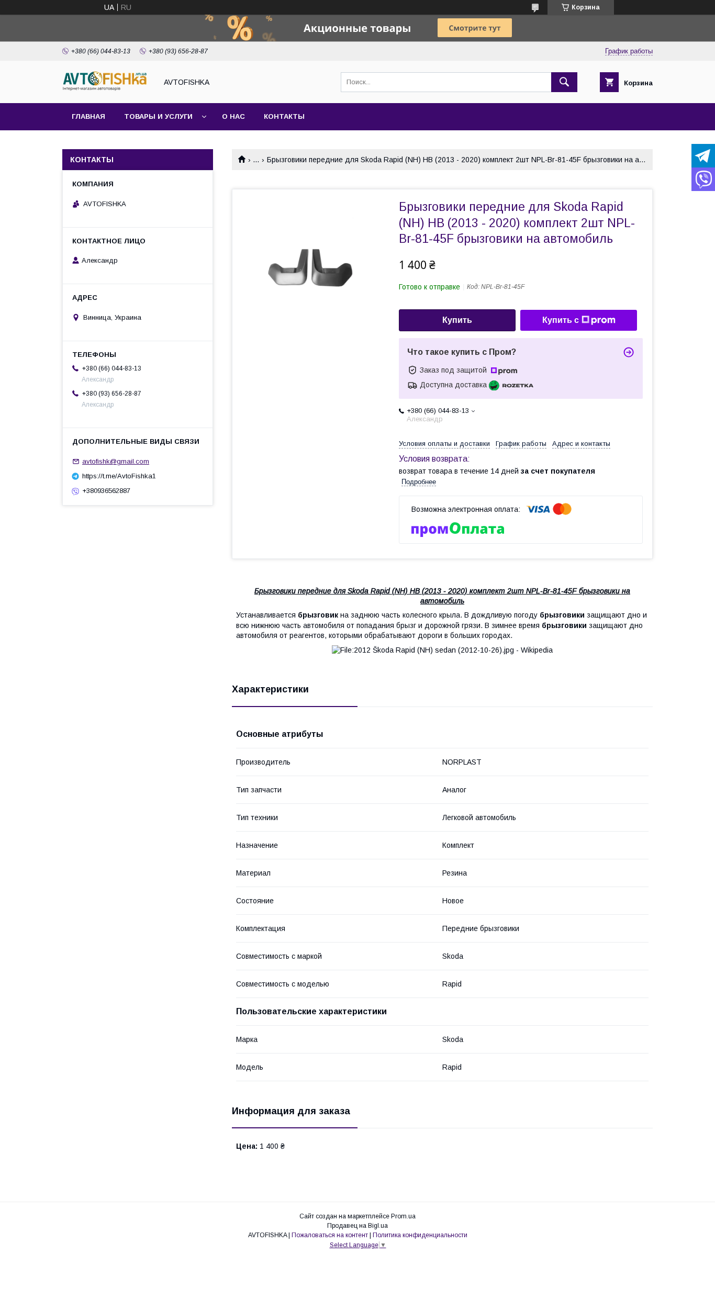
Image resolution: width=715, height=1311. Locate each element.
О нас (233, 116)
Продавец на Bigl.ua (357, 1225)
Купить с (560, 320)
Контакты (284, 116)
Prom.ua (403, 1216)
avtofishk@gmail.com (115, 461)
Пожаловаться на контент (330, 1235)
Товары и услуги (158, 116)
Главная (88, 116)
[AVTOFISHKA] (106, 89)
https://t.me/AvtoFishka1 (119, 476)
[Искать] (564, 82)
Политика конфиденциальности (420, 1235)
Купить (457, 320)
